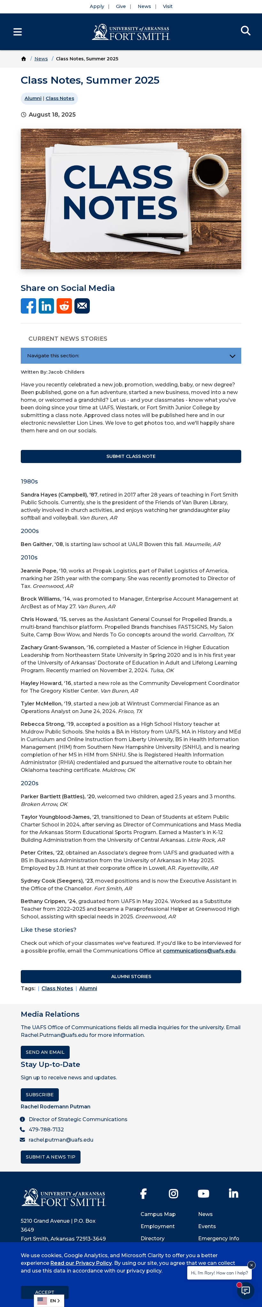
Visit (168, 6)
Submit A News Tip (50, 1157)
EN (53, 1300)
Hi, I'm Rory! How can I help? (219, 1272)
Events (207, 1226)
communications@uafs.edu (199, 951)
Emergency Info (218, 1238)
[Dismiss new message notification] (251, 1265)
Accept (44, 1292)
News (144, 6)
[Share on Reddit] (64, 306)
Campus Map (158, 1214)
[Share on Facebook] (28, 306)
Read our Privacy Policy (81, 1263)
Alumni (33, 98)
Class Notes (60, 98)
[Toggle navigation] (232, 356)
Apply (97, 6)
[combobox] (49, 1301)
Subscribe (40, 1095)
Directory (153, 1238)
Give (121, 6)
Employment (158, 1226)
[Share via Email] (82, 306)
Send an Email (45, 1052)
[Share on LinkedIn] (46, 306)
